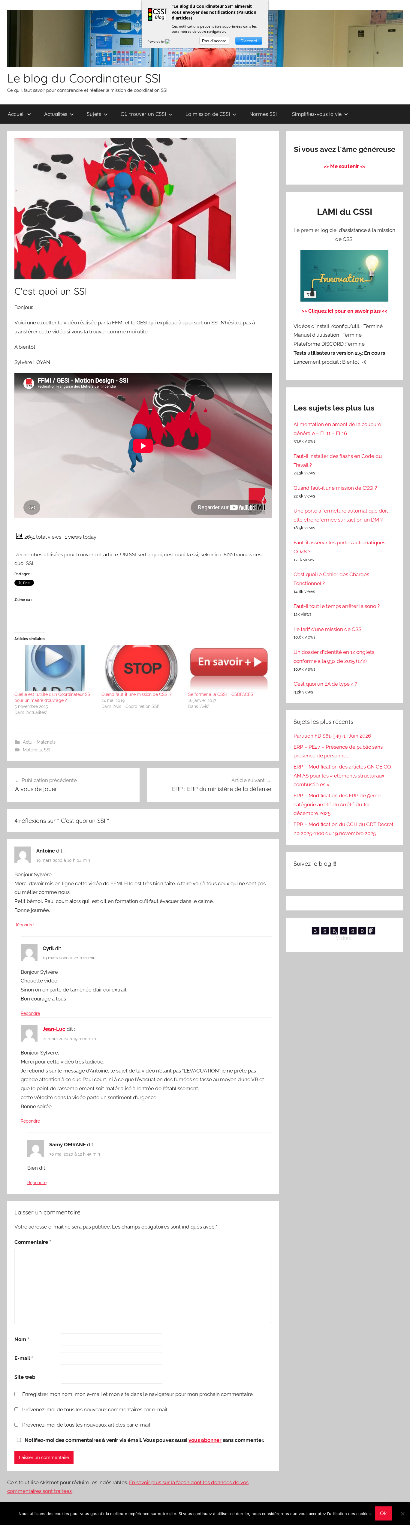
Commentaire (32, 1242)
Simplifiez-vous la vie (317, 114)
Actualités (55, 114)
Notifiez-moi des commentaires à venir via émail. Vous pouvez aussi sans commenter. (143, 1440)
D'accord (248, 40)
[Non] (402, 1514)
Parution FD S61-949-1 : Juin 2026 (332, 736)
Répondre (24, 924)
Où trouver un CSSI (143, 114)
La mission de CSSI (207, 114)
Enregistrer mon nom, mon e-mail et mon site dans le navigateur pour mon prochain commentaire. (138, 1394)
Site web (24, 1377)
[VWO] (171, 41)
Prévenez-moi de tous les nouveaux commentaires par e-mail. (95, 1409)
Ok (383, 1513)
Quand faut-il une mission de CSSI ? (136, 694)
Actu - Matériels (39, 742)
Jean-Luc (54, 1029)
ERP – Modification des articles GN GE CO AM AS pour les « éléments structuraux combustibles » (342, 776)
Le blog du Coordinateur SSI (84, 78)
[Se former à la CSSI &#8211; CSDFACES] (228, 668)
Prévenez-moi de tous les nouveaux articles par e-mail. (86, 1425)
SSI (47, 750)
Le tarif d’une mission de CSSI (328, 629)
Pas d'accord (214, 40)
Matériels (32, 750)
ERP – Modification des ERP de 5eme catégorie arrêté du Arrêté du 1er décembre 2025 (337, 805)
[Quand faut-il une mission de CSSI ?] (141, 668)
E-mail (23, 1358)
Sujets (94, 114)
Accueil (16, 114)
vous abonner (205, 1440)
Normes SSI (263, 114)
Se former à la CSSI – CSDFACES (220, 694)
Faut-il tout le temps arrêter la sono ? (337, 606)
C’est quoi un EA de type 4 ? (325, 684)
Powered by (156, 41)
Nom (21, 1339)
